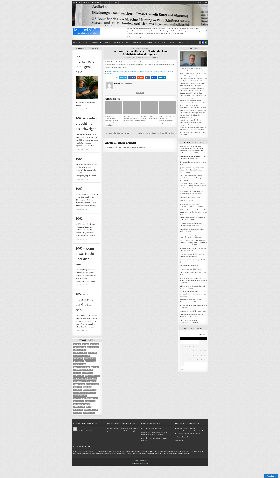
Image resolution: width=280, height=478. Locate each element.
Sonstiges (145, 48)
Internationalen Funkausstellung (190, 108)
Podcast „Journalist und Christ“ (151, 428)
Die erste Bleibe (185, 265)
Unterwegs (79, 407)
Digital (172, 42)
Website (140, 93)
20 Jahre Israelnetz (186, 269)
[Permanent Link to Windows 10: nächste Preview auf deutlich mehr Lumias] (149, 107)
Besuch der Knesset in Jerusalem (190, 272)
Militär (77, 390)
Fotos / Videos (160, 42)
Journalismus (80, 381)
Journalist (95, 42)
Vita (188, 42)
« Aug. (181, 370)
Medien (87, 387)
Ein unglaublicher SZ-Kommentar (190, 162)
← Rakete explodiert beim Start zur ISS (116, 133)
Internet (78, 376)
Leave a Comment (152, 58)
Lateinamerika (92, 384)
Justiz (92, 381)
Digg (155, 78)
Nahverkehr (79, 393)
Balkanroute (186, 113)
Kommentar (79, 384)
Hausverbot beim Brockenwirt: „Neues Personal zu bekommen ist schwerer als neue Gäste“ (193, 186)
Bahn (127, 42)
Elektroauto (118, 42)
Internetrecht (80, 378)
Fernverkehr (80, 364)
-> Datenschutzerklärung (183, 437)
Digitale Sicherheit (81, 356)
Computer (92, 347)
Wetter (78, 413)
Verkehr (78, 410)
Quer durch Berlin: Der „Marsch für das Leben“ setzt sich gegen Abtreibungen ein (192, 170)
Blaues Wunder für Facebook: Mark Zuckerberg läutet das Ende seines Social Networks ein (112, 120)
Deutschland (80, 353)
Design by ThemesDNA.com (140, 464)
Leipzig (77, 387)
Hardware (87, 373)
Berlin (94, 344)
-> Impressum (179, 440)
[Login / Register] (206, 42)
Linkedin (162, 78)
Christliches (79, 347)
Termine (180, 42)
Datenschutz (80, 350)
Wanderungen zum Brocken (142, 42)
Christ (106, 42)
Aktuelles (76, 42)
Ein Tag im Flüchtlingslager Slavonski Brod (193, 305)
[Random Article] (202, 42)
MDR (78, 430)
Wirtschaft (89, 413)
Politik (91, 393)
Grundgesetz (140, 37)
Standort (90, 401)
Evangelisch (90, 358)
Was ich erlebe (90, 410)
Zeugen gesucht (185, 197)
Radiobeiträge (80, 395)
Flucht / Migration (81, 367)
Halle (77, 373)
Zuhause (182, 201)
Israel (92, 378)
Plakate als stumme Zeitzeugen (190, 260)
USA (89, 407)
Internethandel (92, 376)
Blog (85, 42)
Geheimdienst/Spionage (83, 370)
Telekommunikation (82, 404)
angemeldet (115, 147)
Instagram (95, 3)
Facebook (76, 3)
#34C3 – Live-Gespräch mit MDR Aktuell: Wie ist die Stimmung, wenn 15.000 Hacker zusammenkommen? (193, 242)
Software (92, 398)
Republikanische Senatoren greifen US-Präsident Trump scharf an (131, 118)
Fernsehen (90, 361)
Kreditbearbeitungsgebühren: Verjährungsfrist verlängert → (157, 133)
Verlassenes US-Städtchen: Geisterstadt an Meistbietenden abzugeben (140, 52)
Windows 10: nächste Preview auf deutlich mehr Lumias (149, 118)
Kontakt (114, 3)
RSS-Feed (105, 3)
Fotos (95, 367)
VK (148, 78)
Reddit (142, 78)
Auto (77, 344)
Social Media (79, 398)
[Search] (199, 42)
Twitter (86, 3)
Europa (78, 358)
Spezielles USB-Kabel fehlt (188, 311)
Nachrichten (137, 48)
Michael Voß (127, 58)
